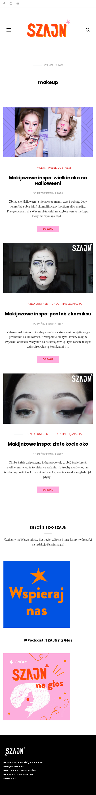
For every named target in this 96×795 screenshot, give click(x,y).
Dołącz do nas (13, 766)
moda (41, 167)
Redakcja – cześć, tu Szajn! (23, 762)
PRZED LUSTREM (59, 167)
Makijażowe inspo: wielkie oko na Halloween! (48, 180)
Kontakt (9, 778)
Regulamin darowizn (18, 774)
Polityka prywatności (19, 770)
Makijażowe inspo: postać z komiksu (48, 313)
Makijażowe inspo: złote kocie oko (48, 444)
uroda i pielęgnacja (67, 303)
